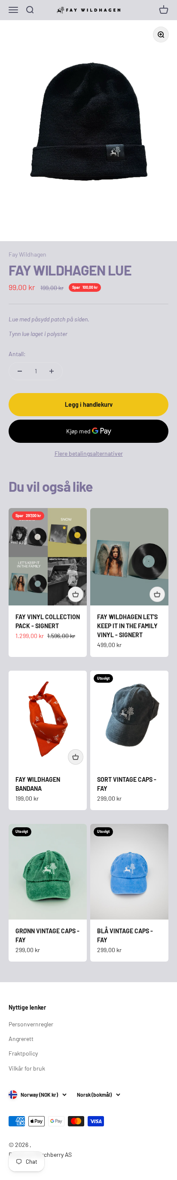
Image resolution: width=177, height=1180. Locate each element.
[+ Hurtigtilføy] (75, 594)
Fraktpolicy (23, 1053)
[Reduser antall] (20, 371)
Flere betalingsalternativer (89, 453)
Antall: (17, 353)
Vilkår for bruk (27, 1068)
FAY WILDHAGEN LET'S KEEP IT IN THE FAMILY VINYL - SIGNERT (127, 625)
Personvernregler (31, 1024)
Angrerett (21, 1038)
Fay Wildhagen (27, 254)
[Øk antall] (51, 371)
